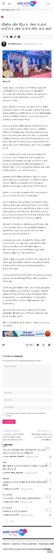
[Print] (19, 37)
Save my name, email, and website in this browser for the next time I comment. (26, 414)
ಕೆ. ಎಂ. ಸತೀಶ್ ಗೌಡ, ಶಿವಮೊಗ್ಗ (14, 457)
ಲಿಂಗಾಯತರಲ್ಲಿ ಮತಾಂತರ (15, 511)
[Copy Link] (15, 37)
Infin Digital (47, 549)
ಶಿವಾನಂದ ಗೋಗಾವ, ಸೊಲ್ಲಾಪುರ (14, 473)
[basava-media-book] (27, 334)
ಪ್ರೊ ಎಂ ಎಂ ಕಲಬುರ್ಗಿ (12, 489)
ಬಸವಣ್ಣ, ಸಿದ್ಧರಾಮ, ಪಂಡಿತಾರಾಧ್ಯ (22, 498)
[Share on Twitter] (7, 37)
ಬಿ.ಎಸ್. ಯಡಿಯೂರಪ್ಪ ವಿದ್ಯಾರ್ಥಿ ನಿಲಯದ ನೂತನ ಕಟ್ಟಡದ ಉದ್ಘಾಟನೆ (24, 451)
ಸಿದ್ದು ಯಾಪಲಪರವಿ (14, 44)
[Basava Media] (27, 3)
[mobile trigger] (5, 3)
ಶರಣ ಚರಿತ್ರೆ (7, 495)
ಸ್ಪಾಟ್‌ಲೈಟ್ (6, 479)
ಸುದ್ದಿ (4, 446)
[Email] (11, 37)
